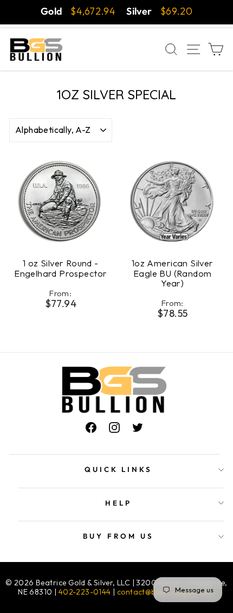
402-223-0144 (85, 592)
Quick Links (119, 469)
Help (118, 503)
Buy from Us (118, 536)
